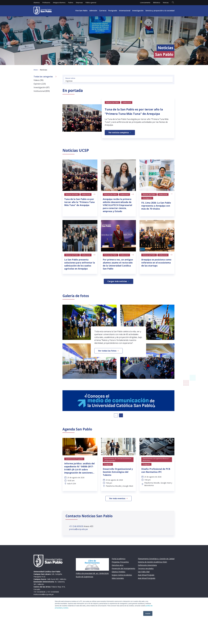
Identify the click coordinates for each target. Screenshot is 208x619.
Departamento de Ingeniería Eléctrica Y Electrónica (156, 459)
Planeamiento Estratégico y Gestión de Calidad (156, 559)
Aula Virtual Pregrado (146, 575)
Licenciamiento (145, 3)
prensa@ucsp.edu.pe (78, 529)
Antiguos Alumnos (59, 3)
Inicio (36, 70)
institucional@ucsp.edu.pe (44, 594)
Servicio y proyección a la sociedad (159, 10)
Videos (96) (38, 80)
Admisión (93, 10)
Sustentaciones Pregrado (74, 459)
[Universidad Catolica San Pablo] (43, 10)
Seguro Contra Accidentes (122, 575)
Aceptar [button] (147, 613)
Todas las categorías (43, 76)
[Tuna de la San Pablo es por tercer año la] (79, 175)
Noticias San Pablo (72, 194)
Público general (91, 3)
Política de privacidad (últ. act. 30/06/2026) (92, 573)
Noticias (166, 3)
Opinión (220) (40, 83)
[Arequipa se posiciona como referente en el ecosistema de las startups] (157, 236)
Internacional (124, 10)
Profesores (46, 3)
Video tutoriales (118, 578)
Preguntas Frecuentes (120, 562)
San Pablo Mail (144, 572)
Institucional (86, 194)
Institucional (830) (42, 91)
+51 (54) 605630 (76, 526)
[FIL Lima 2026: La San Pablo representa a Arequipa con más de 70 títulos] (157, 175)
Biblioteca (156, 3)
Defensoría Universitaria (147, 565)
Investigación (137, 10)
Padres (70, 3)
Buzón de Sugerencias (84, 576)
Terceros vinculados (146, 568)
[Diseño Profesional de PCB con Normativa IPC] (157, 446)
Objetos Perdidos (118, 572)
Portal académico (118, 559)
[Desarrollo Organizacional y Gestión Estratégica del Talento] (118, 446)
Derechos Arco (117, 565)
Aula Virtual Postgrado (146, 578)
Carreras (102, 10)
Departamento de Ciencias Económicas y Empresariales (117, 459)
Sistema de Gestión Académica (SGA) (152, 562)
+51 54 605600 (53, 592)
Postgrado (112, 10)
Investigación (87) (41, 87)
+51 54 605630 (39, 592)
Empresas (79, 3)
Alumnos (37, 3)
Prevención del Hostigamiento (123, 568)
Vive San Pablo (81, 10)
